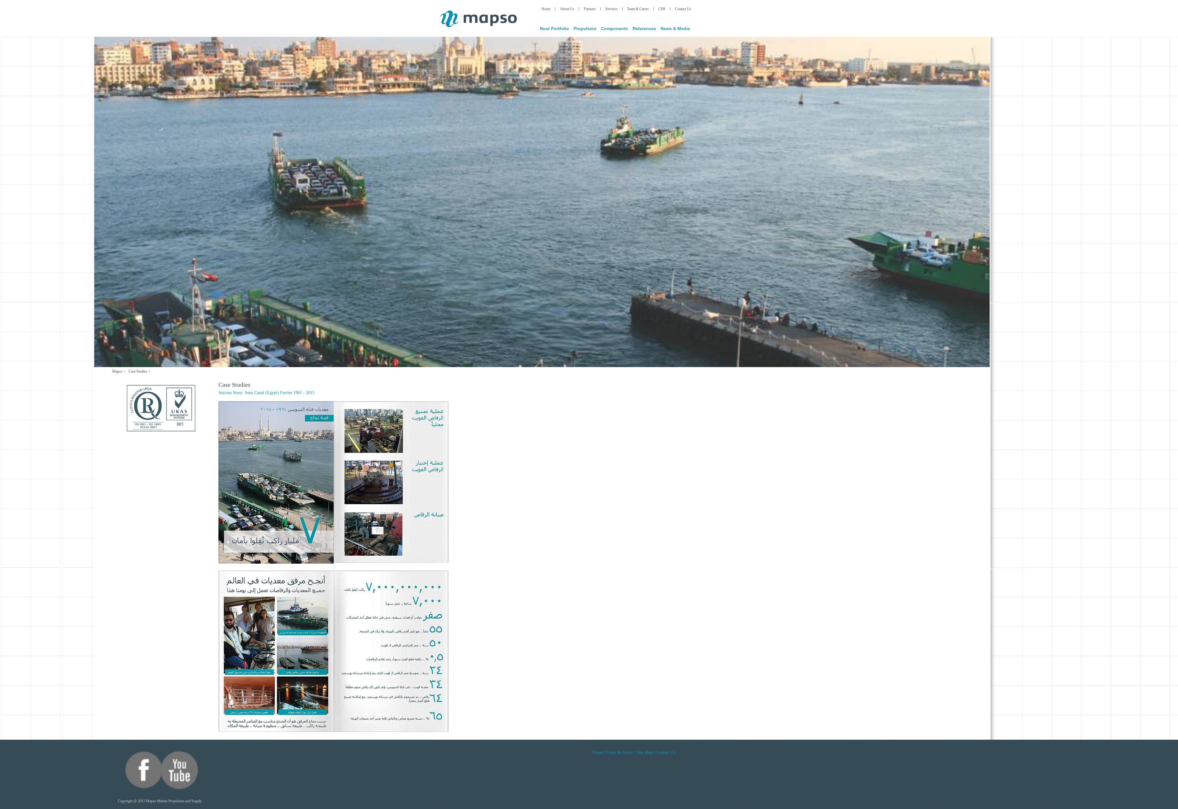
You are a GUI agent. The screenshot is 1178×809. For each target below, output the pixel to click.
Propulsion (585, 28)
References (644, 28)
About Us (567, 9)
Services (611, 9)
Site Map (645, 752)
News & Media (675, 28)
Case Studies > (139, 371)
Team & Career (638, 9)
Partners (590, 9)
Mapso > (118, 371)
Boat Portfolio (554, 28)
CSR (661, 9)
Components (614, 28)
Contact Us (683, 9)
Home (545, 9)
